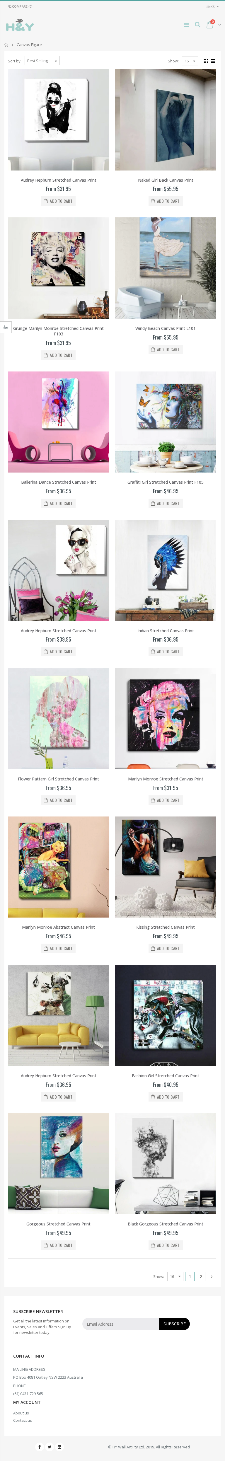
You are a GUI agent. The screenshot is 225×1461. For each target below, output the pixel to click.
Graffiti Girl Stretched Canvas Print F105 (165, 482)
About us (21, 1413)
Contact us (22, 1420)
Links (210, 6)
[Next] (211, 1276)
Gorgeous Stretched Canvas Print (58, 1224)
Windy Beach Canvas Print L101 (165, 328)
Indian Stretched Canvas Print (165, 630)
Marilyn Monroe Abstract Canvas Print (58, 927)
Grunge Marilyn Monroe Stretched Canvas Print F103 (58, 331)
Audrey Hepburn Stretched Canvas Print (58, 180)
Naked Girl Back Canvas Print (165, 180)
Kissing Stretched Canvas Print (165, 927)
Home (6, 45)
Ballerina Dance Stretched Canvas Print (58, 482)
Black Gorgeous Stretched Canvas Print (165, 1224)
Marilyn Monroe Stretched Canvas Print (165, 779)
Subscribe (174, 1324)
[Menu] (186, 25)
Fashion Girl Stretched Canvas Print (165, 1075)
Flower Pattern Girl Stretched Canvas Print (58, 779)
